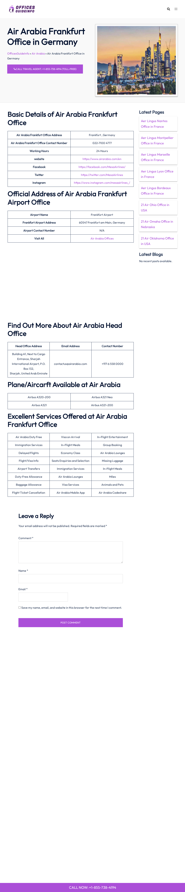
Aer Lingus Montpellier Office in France (157, 140)
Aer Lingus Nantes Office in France (154, 123)
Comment (25, 538)
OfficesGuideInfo (18, 53)
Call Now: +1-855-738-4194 (92, 887)
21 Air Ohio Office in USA (155, 207)
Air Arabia (38, 53)
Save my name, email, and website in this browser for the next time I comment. (71, 607)
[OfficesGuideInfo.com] (22, 8)
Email (23, 589)
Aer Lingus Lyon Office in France (157, 174)
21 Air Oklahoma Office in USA (157, 241)
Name (23, 570)
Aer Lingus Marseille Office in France (155, 157)
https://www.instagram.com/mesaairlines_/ (102, 182)
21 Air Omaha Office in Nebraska (157, 224)
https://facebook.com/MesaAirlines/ (102, 167)
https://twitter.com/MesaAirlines (102, 175)
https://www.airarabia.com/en (102, 159)
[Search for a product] (168, 9)
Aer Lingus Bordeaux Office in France (156, 190)
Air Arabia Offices (102, 238)
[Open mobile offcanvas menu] (176, 9)
